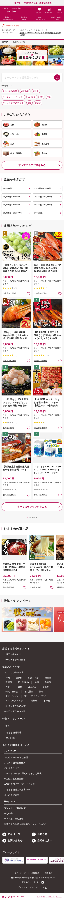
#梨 (29, 103)
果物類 (48, 678)
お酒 (37, 682)
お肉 (7, 678)
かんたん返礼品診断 (13, 778)
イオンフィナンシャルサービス (31, 887)
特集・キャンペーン (40, 18)
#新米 (36, 91)
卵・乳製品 (23, 682)
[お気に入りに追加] (28, 293)
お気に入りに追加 (24, 587)
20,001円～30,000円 (43, 197)
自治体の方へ (44, 840)
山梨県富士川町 (9, 293)
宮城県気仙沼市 (40, 293)
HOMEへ (33, 517)
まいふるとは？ (11, 768)
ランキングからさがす (15, 706)
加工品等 (32, 687)
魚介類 (19, 678)
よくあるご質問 (11, 795)
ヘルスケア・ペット (15, 700)
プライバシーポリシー (31, 882)
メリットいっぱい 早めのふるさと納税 (22, 773)
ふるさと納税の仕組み (15, 763)
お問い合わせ (15, 840)
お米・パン (33, 678)
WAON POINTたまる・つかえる (19, 784)
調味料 (46, 687)
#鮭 (41, 97)
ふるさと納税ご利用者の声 (17, 789)
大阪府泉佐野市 (9, 361)
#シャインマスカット (13, 103)
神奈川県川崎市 (40, 495)
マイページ (14, 834)
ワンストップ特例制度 (15, 808)
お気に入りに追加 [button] (28, 293)
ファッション (11, 696)
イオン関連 (9, 738)
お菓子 (8, 687)
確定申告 (8, 813)
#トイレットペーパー (13, 97)
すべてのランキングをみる (32, 506)
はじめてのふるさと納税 (16, 757)
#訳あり (25, 91)
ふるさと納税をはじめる (56, 18)
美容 (41, 691)
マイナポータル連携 (13, 819)
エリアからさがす (12, 654)
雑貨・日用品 (11, 691)
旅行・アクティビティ (35, 696)
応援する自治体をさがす (7, 18)
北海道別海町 (8, 428)
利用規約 (48, 873)
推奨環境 (35, 873)
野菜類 (8, 682)
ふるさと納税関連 (12, 732)
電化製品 (28, 691)
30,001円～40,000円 (12, 205)
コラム (6, 726)
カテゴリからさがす (13, 672)
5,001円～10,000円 (42, 188)
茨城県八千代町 (40, 361)
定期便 (34, 700)
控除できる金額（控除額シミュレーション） (25, 824)
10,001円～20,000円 (12, 197)
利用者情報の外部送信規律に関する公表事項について (33, 878)
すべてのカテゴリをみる (32, 165)
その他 (46, 700)
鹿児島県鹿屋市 (9, 495)
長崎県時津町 (8, 587)
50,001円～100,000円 (12, 213)
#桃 (48, 97)
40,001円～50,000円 (43, 205)
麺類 (20, 687)
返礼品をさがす (24, 18)
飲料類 (48, 682)
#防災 (38, 103)
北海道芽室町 (35, 587)
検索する (57, 77)
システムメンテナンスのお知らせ (33, 30)
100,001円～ (39, 213)
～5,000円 (7, 188)
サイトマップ (19, 873)
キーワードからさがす (15, 659)
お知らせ (42, 834)
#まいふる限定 (10, 91)
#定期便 (32, 97)
